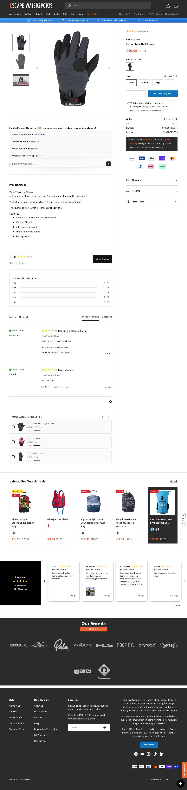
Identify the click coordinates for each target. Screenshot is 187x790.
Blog (36, 723)
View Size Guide (171, 76)
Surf (48, 14)
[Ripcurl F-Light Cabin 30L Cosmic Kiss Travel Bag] (93, 502)
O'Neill (40, 654)
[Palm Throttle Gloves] (21, 42)
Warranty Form (16, 729)
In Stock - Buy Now (163, 93)
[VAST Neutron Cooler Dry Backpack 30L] (162, 502)
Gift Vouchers (155, 14)
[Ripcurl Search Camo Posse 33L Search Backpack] (128, 502)
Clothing (28, 14)
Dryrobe (147, 654)
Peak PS (83, 654)
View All (94, 629)
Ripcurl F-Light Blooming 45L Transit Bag (23, 523)
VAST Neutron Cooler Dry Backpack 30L (161, 521)
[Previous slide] (37, 67)
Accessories (15, 14)
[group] (24, 256)
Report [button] (66, 352)
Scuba (56, 14)
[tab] (90, 317)
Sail (72, 14)
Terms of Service (172, 779)
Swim (80, 14)
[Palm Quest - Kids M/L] (58, 502)
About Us (38, 705)
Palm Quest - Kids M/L (57, 519)
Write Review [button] (102, 259)
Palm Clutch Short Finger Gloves (40, 423)
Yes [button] (62, 352)
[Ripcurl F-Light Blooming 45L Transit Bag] (24, 502)
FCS (104, 654)
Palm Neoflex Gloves (35, 453)
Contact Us (14, 705)
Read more (149, 744)
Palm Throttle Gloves (50, 336)
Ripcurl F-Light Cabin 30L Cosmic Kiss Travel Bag (93, 523)
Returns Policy (16, 723)
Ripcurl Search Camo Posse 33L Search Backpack (126, 523)
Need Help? (124, 14)
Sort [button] (11, 317)
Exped (126, 654)
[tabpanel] (60, 214)
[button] (176, 5)
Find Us (13, 711)
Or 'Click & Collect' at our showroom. (145, 110)
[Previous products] (102, 417)
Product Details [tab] (17, 184)
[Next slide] (109, 67)
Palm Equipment (133, 39)
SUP (65, 14)
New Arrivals (171, 14)
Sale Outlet (92, 14)
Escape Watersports (22, 779)
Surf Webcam (40, 711)
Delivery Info (15, 717)
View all (174, 481)
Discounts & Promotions (46, 729)
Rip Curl (18, 654)
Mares (82, 680)
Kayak (39, 14)
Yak (169, 654)
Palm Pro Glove (33, 438)
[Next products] (109, 417)
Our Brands (139, 14)
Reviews (38, 717)
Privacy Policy (155, 779)
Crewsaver (104, 680)
